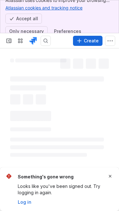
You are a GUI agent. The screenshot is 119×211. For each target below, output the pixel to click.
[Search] (46, 41)
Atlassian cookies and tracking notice (44, 7)
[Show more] (110, 41)
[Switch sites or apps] (20, 41)
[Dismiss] (110, 176)
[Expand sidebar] (9, 41)
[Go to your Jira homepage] (33, 41)
